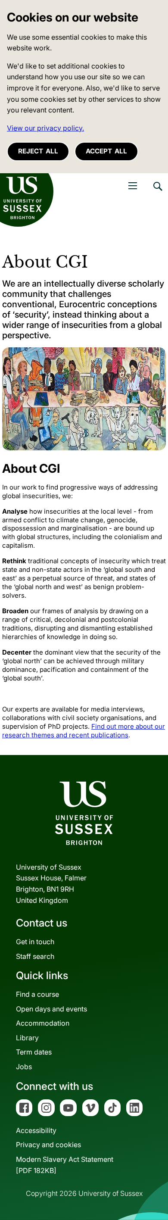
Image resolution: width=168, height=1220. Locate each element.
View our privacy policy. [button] (45, 128)
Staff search (35, 956)
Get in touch (35, 941)
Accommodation (42, 1023)
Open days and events (51, 1009)
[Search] (157, 192)
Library (27, 1037)
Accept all (106, 151)
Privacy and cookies (48, 1144)
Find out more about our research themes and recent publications (83, 730)
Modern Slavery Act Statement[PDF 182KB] (64, 1165)
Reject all (38, 151)
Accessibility (36, 1130)
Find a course (37, 994)
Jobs (24, 1066)
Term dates (34, 1052)
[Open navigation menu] (133, 186)
